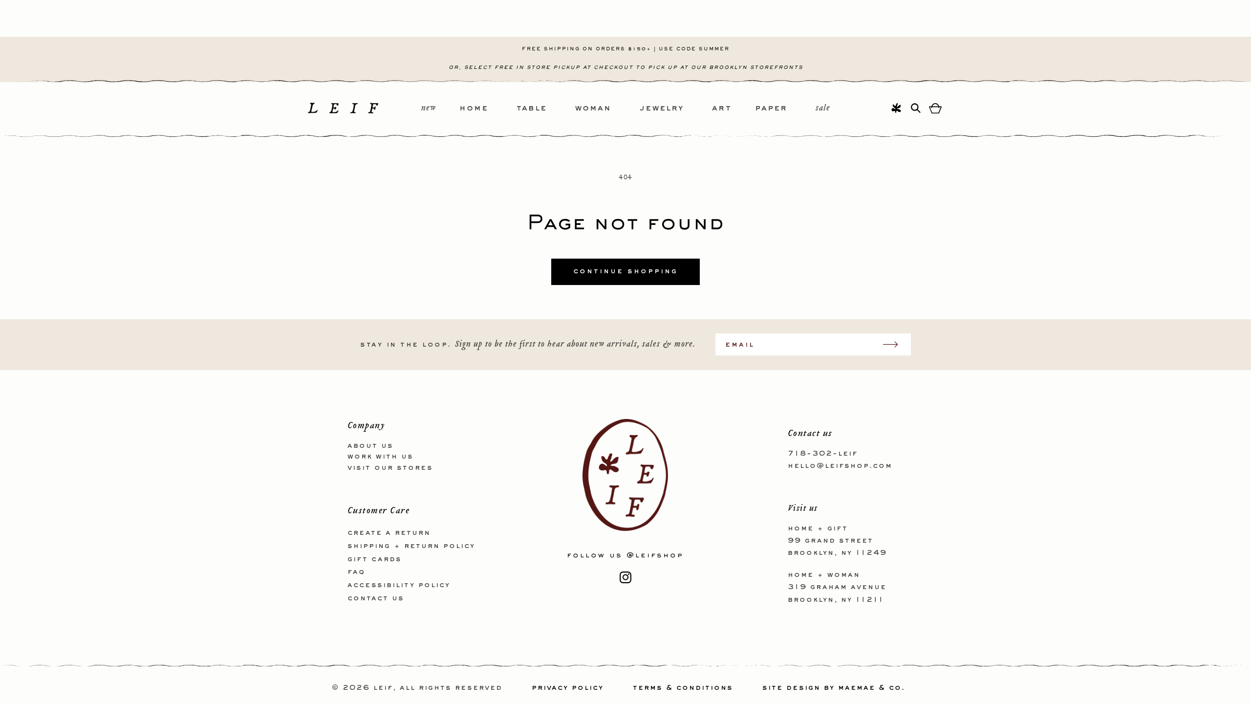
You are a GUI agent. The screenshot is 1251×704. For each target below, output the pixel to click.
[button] (488, 108)
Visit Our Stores (390, 467)
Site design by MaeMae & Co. (833, 687)
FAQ (356, 572)
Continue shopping (625, 271)
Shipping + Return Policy (411, 546)
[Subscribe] (895, 344)
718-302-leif (823, 453)
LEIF (383, 687)
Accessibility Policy (398, 585)
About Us (370, 445)
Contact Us (375, 598)
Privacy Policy (568, 687)
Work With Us (380, 456)
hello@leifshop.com (840, 465)
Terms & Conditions (683, 687)
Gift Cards (374, 559)
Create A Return (389, 532)
